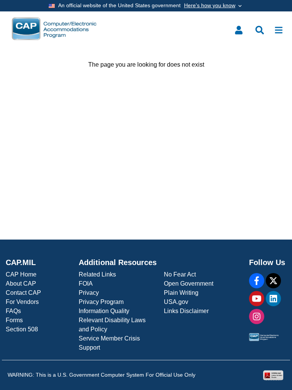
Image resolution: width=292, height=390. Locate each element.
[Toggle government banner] (146, 5)
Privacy (89, 292)
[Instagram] (256, 316)
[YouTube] (256, 298)
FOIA (86, 283)
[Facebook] (256, 280)
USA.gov (176, 302)
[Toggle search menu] (259, 30)
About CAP (21, 283)
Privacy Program (101, 302)
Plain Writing (181, 292)
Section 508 (22, 329)
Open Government (188, 283)
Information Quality (104, 311)
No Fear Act (180, 274)
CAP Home (21, 274)
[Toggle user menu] (238, 30)
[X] (273, 280)
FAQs (13, 311)
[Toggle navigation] (278, 30)
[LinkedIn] (273, 298)
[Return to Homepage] (54, 28)
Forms (14, 320)
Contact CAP (23, 292)
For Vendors (22, 302)
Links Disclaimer (186, 311)
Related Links (97, 274)
